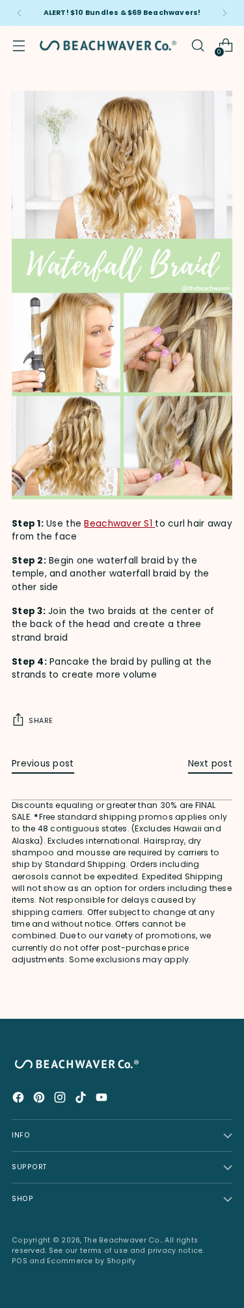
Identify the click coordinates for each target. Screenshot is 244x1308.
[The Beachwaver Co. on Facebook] (19, 1099)
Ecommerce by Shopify (91, 1261)
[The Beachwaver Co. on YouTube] (103, 1099)
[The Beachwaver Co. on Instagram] (61, 1099)
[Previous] (19, 13)
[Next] (224, 13)
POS (19, 1261)
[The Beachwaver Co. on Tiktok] (82, 1099)
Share (41, 721)
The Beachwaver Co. (122, 1240)
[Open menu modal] (18, 45)
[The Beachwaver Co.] (108, 45)
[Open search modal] (197, 45)
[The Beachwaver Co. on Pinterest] (40, 1099)
